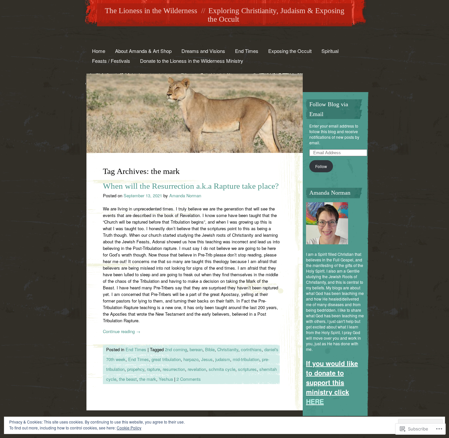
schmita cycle (222, 369)
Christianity (227, 349)
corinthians (251, 349)
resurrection (174, 369)
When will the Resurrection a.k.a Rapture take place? (191, 186)
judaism (222, 359)
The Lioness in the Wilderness (151, 11)
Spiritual (330, 50)
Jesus (207, 359)
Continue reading (121, 331)
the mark (147, 379)
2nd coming (176, 349)
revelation (197, 369)
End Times (246, 50)
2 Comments (189, 379)
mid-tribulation (246, 359)
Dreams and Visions (203, 50)
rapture (153, 369)
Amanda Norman (185, 195)
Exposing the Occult (290, 50)
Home (98, 50)
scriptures (247, 369)
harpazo (191, 359)
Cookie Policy (129, 427)
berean (196, 349)
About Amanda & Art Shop (143, 50)
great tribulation (166, 359)
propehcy (135, 369)
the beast (128, 379)
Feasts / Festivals (111, 60)
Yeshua (166, 379)
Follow (321, 166)
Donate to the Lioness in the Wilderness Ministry (191, 60)
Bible (210, 349)
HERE (315, 401)
